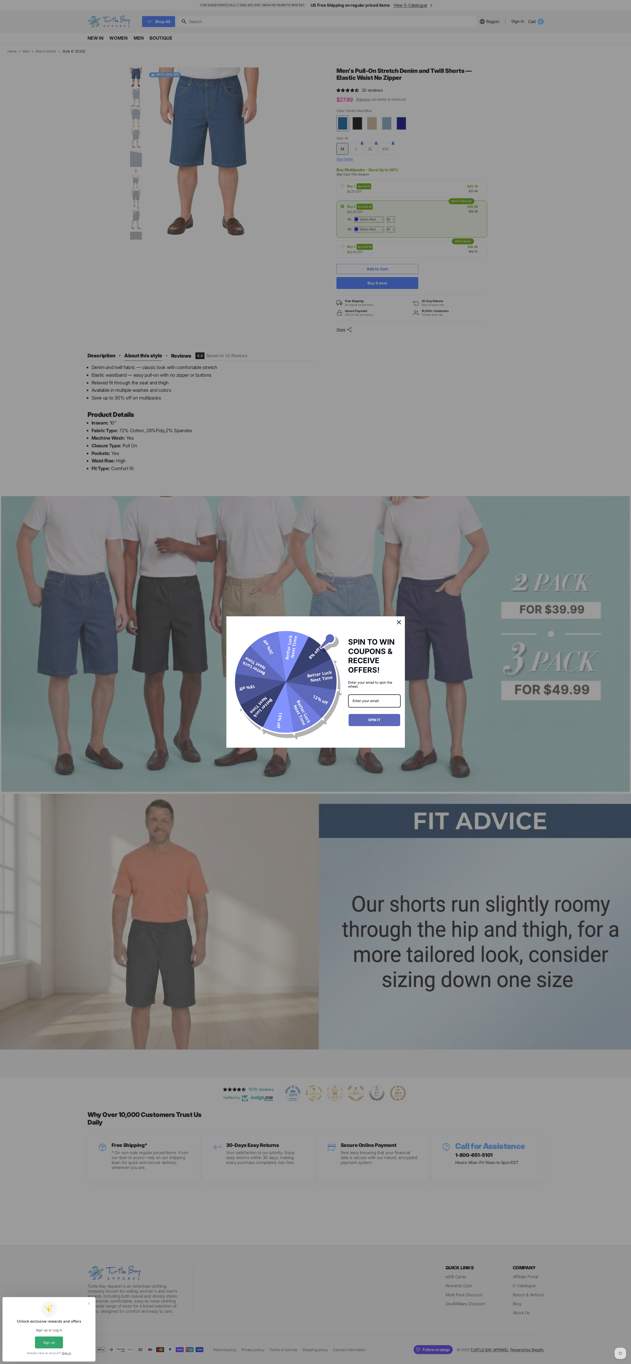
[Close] (399, 622)
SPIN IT (374, 720)
